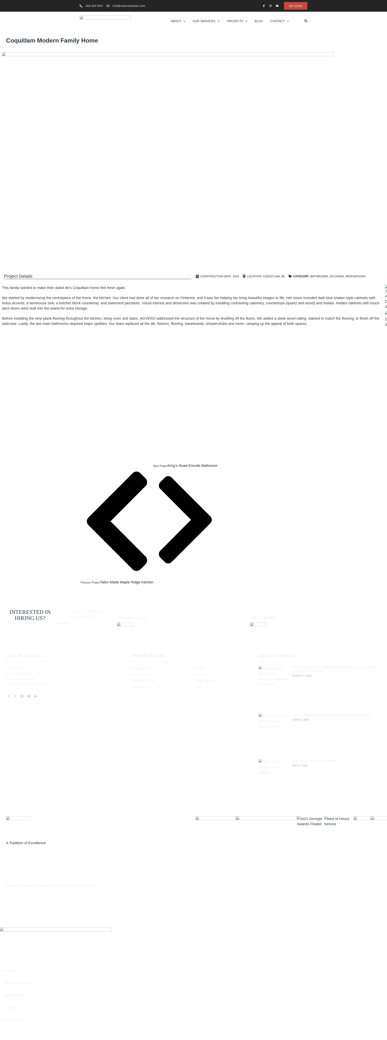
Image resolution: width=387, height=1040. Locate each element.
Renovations (355, 276)
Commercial (141, 686)
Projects (235, 21)
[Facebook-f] (264, 6)
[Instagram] (270, 6)
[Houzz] (35, 696)
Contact (277, 21)
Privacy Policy (52, 886)
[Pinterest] (22, 696)
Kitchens (337, 276)
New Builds (140, 668)
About (176, 21)
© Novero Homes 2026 (22, 886)
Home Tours (204, 680)
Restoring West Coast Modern (315, 761)
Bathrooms (319, 276)
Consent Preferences (80, 886)
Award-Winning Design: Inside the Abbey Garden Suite (332, 715)
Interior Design (144, 680)
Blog (259, 21)
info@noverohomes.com (23, 673)
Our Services (203, 21)
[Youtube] (277, 6)
